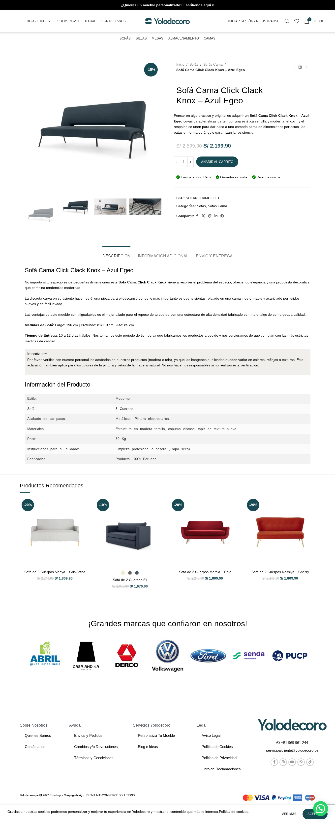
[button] (292, 750)
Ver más (290, 814)
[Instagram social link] (283, 762)
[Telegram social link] (222, 216)
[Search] (287, 21)
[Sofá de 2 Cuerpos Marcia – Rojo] (205, 532)
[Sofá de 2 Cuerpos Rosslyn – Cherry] (280, 532)
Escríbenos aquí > (198, 5)
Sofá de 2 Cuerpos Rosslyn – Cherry (280, 572)
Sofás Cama (213, 64)
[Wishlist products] (297, 21)
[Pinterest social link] (210, 216)
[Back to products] (300, 67)
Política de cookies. (234, 812)
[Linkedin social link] (216, 216)
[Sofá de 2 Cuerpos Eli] (130, 532)
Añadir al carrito (217, 162)
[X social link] (203, 216)
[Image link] (292, 724)
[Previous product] (294, 67)
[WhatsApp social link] (301, 762)
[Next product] (306, 67)
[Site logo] (167, 21)
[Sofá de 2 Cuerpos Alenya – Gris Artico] (55, 532)
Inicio (180, 64)
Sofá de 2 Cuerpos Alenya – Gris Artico (54, 572)
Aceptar (315, 814)
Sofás (193, 64)
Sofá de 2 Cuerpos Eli (130, 580)
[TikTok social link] (310, 762)
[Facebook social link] (197, 216)
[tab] (116, 253)
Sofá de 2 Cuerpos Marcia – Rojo (205, 572)
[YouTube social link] (292, 762)
